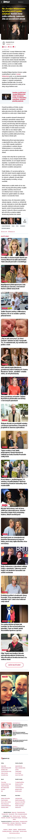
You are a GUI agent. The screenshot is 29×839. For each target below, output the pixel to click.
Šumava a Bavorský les (6, 802)
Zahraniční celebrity (6, 228)
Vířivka (14, 819)
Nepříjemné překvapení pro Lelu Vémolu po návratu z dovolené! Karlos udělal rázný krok (13, 287)
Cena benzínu (11, 814)
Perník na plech (18, 791)
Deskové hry (18, 823)
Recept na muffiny (19, 784)
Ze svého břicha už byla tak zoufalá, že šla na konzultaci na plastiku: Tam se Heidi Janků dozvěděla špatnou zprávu (13, 627)
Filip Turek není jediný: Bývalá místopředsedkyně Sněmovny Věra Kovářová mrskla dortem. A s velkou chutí (14, 656)
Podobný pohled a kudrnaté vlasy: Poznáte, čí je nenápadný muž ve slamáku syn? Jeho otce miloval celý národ (14, 598)
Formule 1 (3, 789)
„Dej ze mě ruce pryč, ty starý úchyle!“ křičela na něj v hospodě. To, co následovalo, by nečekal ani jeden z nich (14, 341)
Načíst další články (14, 665)
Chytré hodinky (10, 824)
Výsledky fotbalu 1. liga (6, 784)
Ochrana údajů (16, 831)
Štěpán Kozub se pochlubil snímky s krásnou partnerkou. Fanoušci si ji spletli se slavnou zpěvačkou (14, 425)
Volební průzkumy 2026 (6, 767)
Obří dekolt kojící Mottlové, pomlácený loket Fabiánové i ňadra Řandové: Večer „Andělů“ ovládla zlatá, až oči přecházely (14, 370)
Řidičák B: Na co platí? (19, 803)
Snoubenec (22, 226)
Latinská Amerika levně (6, 805)
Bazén (11, 816)
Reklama (10, 829)
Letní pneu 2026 (18, 798)
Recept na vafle (18, 789)
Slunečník (3, 817)
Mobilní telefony (15, 821)
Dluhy (13, 226)
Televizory (24, 823)
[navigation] (2, 2)
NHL (2, 791)
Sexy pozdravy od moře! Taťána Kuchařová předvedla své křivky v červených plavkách (13, 398)
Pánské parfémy (17, 824)
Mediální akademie (22, 829)
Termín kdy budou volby (6, 771)
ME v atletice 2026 (5, 787)
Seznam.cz (20, 2)
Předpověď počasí (21, 812)
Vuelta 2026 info (18, 766)
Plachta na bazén (16, 816)
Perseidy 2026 (5, 814)
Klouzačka (8, 817)
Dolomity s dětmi (4, 807)
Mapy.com (14, 812)
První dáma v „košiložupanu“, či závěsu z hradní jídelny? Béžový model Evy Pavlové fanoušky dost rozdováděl (14, 482)
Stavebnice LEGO (23, 821)
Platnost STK (18, 807)
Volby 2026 (3, 766)
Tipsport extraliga (5, 785)
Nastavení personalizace (14, 833)
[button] (14, 31)
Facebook (5, 829)
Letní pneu (12, 823)
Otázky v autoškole (19, 805)
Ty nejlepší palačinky (19, 782)
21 (15, 46)
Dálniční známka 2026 (19, 800)
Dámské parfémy (5, 823)
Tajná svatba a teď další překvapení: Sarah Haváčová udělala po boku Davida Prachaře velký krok (13, 453)
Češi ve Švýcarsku (5, 803)
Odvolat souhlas (23, 831)
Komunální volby (4, 775)
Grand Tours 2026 (19, 775)
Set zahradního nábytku (16, 817)
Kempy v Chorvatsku (5, 798)
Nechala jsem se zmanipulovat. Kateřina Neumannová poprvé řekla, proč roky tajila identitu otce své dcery (14, 540)
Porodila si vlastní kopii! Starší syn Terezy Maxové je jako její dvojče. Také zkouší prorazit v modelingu (14, 260)
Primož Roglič (18, 773)
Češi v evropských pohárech (21, 814)
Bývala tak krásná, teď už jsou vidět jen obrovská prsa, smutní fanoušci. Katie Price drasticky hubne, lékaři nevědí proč (13, 511)
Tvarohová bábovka (19, 787)
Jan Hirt (17, 769)
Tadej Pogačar (18, 771)
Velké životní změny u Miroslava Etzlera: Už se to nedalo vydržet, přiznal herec (13, 313)
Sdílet (10, 46)
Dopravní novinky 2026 (20, 802)
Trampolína (23, 816)
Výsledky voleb (4, 769)
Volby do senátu (4, 773)
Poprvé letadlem (4, 800)
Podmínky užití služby (7, 831)
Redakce (15, 829)
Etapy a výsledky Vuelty (20, 767)
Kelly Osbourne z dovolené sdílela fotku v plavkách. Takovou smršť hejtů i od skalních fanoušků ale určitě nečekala (14, 569)
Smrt (17, 226)
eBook (5, 46)
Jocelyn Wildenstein (6, 226)
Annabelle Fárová (10, 42)
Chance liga (3, 782)
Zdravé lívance (18, 785)
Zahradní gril (24, 817)
